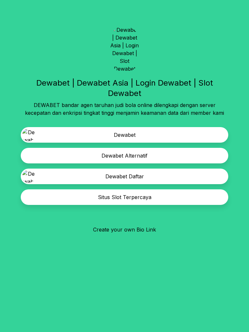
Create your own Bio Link (124, 229)
